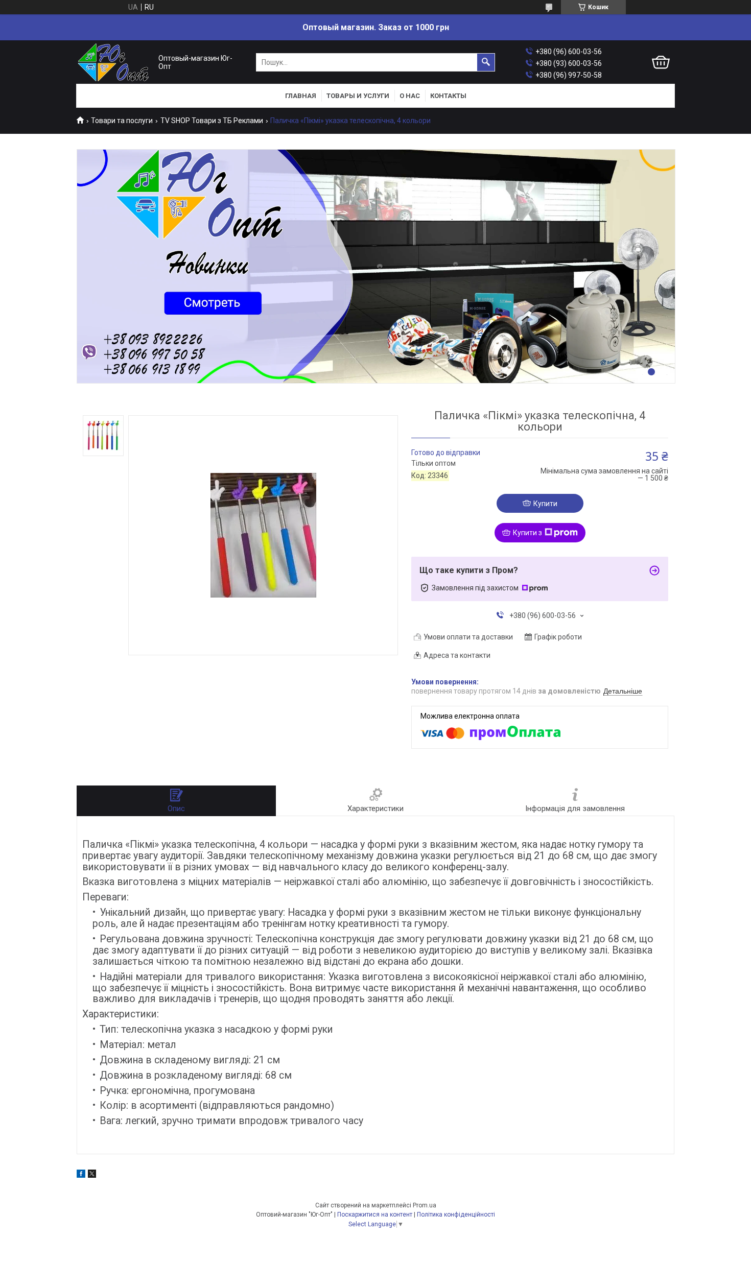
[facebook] (81, 1175)
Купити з (527, 533)
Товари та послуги (122, 120)
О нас (410, 96)
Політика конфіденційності (456, 1214)
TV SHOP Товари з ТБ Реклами (211, 120)
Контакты (448, 96)
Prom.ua (424, 1205)
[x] (92, 1175)
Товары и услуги (357, 96)
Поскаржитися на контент (374, 1214)
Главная (300, 96)
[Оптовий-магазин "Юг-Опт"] (115, 62)
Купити (545, 503)
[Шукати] (486, 62)
